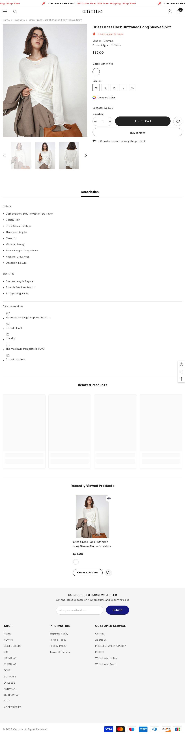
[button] (4, 155)
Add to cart (143, 121)
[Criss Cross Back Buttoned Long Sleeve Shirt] (92, 516)
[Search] (15, 11)
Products (19, 19)
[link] (24, 455)
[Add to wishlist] (177, 121)
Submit (117, 610)
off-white (76, 562)
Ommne (108, 40)
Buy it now (137, 133)
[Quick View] (109, 498)
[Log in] (170, 11)
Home (6, 19)
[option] (45, 80)
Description (90, 192)
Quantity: (98, 114)
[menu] (5, 11)
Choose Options (87, 572)
